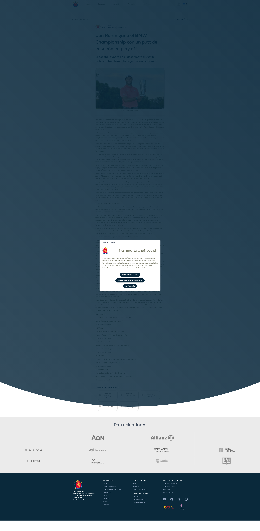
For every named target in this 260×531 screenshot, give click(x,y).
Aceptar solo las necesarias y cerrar (130, 280)
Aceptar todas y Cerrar (130, 275)
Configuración (130, 286)
